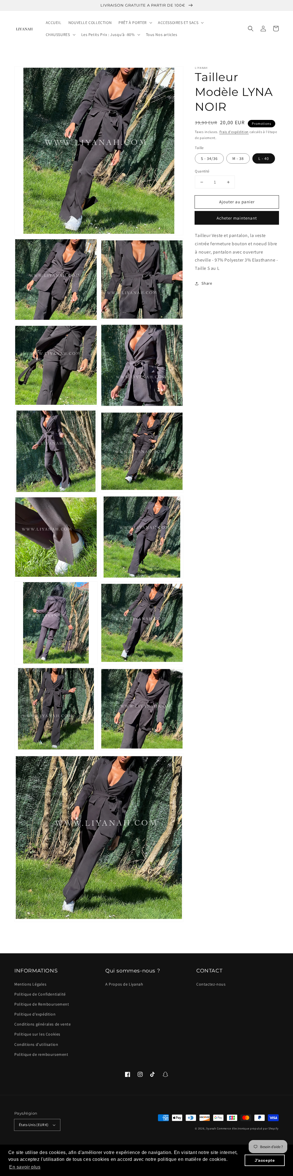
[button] (250, 28)
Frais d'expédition (234, 132)
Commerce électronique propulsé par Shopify (248, 1128)
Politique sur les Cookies (37, 1034)
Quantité (202, 171)
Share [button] (206, 283)
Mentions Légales (30, 984)
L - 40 (263, 158)
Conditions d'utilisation (36, 1044)
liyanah (211, 1128)
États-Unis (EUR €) (33, 1124)
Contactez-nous (210, 984)
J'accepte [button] (265, 1160)
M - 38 (238, 158)
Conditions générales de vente (42, 1024)
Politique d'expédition (35, 1014)
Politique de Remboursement (41, 1004)
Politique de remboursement (41, 1054)
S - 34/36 (209, 158)
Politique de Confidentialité (40, 994)
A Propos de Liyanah (124, 984)
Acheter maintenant (237, 218)
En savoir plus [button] (24, 1167)
